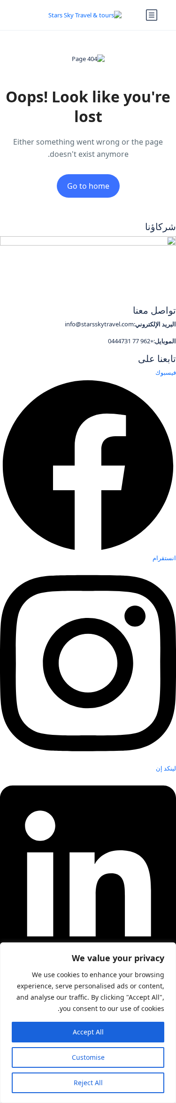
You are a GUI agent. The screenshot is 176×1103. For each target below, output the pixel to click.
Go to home (88, 186)
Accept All (88, 1031)
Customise (88, 1057)
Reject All (88, 1082)
